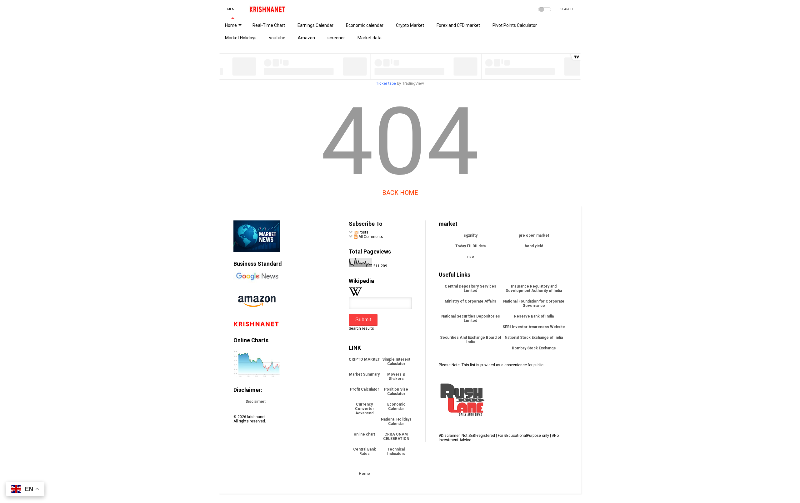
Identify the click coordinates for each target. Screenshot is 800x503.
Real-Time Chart (268, 25)
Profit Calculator (364, 389)
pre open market (534, 235)
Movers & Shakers (396, 376)
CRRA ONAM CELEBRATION (396, 436)
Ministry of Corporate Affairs (470, 301)
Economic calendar (364, 25)
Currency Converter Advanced (364, 408)
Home (231, 25)
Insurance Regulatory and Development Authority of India (534, 288)
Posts (363, 232)
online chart (364, 434)
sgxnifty (471, 235)
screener (336, 37)
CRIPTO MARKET (364, 359)
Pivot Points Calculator (514, 25)
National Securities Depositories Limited (470, 318)
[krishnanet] (267, 11)
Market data (370, 37)
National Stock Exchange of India (534, 337)
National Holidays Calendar (396, 421)
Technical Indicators (396, 451)
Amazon (306, 37)
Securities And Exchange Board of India (470, 339)
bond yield (534, 246)
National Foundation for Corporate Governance (533, 303)
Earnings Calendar (315, 25)
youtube (277, 37)
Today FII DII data (470, 246)
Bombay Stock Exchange (534, 348)
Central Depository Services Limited (470, 288)
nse (470, 256)
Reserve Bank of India (534, 316)
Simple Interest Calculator (396, 361)
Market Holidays (241, 37)
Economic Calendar (396, 406)
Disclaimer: (256, 401)
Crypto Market (410, 25)
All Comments (370, 236)
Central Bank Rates (364, 451)
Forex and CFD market (458, 25)
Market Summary (364, 374)
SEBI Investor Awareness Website (533, 327)
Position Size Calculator (396, 391)
